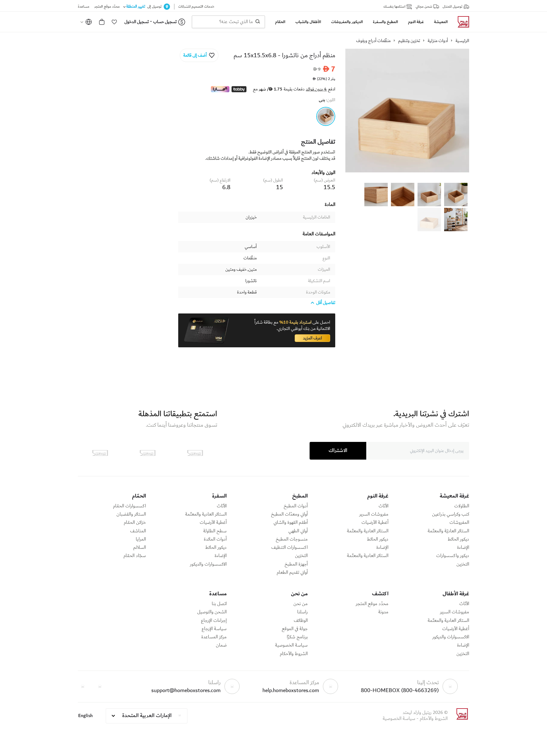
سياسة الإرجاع (214, 629)
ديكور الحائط (458, 539)
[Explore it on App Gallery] (100, 453)
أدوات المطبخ (296, 506)
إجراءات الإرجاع (214, 620)
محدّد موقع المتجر (372, 604)
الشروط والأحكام (294, 654)
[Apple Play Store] (195, 453)
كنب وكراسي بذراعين (450, 514)
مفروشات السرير (373, 514)
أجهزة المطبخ (296, 564)
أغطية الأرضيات (375, 522)
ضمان (221, 645)
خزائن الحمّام (135, 522)
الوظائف (301, 620)
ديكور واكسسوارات (452, 556)
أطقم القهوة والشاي (291, 522)
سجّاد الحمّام (134, 556)
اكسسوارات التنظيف (289, 547)
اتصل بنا (219, 604)
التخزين (462, 564)
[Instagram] (82, 686)
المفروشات (459, 522)
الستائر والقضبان (131, 514)
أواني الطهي (298, 531)
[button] (114, 22)
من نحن (300, 604)
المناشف (138, 531)
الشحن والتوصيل (212, 612)
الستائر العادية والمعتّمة (367, 531)
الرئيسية (462, 40)
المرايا (141, 539)
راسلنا (302, 612)
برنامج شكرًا (297, 637)
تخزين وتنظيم (409, 40)
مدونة (383, 612)
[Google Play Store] (147, 453)
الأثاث (383, 506)
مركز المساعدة (214, 637)
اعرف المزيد (312, 338)
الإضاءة (463, 547)
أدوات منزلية (438, 40)
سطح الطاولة (215, 531)
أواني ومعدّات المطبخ (289, 514)
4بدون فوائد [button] (316, 89)
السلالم (139, 547)
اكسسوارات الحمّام (129, 506)
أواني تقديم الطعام (292, 572)
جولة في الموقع (295, 629)
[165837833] (325, 116)
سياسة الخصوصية (291, 645)
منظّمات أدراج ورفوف (373, 40)
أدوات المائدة (215, 539)
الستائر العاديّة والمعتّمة (448, 531)
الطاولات (461, 506)
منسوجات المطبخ (292, 539)
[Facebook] (99, 686)
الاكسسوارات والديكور (208, 564)
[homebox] (461, 22)
